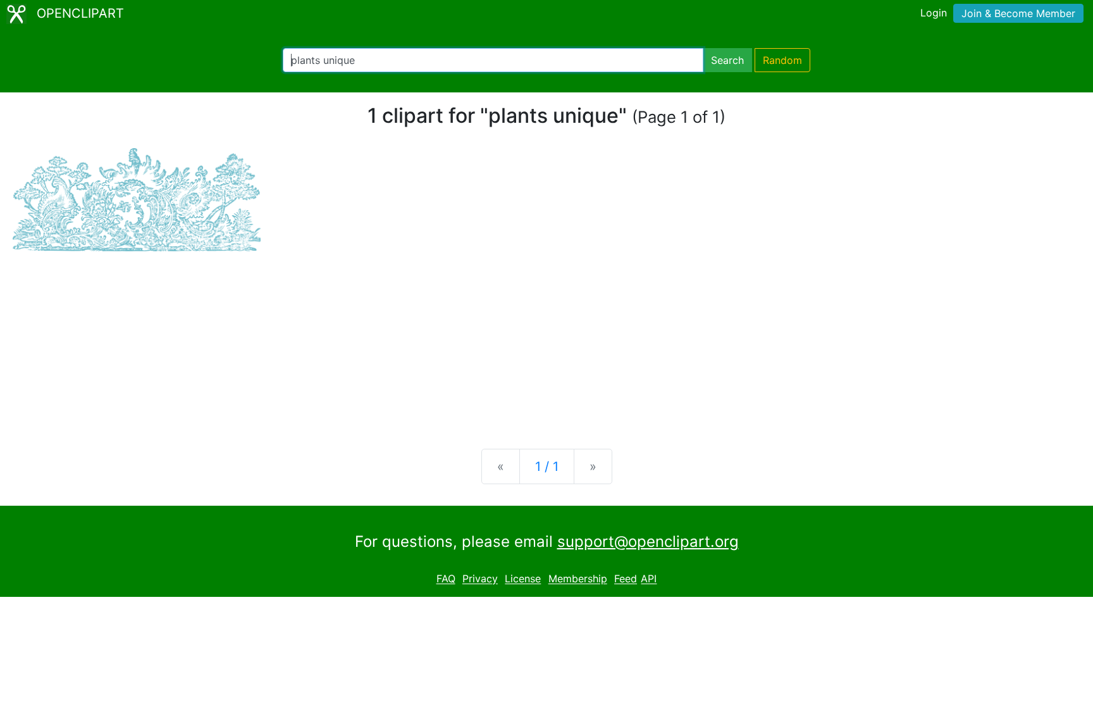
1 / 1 (547, 466)
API (649, 579)
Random (782, 60)
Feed (625, 579)
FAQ (445, 579)
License (523, 579)
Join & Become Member (1018, 13)
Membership (577, 579)
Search (727, 60)
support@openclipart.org (648, 541)
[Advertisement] (546, 340)
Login (933, 12)
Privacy (480, 579)
